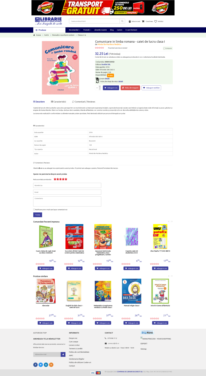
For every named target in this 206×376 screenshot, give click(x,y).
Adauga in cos (112, 88)
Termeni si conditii (75, 349)
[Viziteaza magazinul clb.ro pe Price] (157, 339)
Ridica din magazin (132, 88)
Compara (168, 48)
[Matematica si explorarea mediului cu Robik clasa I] (103, 291)
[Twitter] (41, 365)
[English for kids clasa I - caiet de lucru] (74, 291)
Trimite (37, 215)
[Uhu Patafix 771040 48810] (160, 236)
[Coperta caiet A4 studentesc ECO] (131, 236)
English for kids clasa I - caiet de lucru (74, 306)
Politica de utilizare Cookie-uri (80, 362)
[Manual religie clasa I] (131, 291)
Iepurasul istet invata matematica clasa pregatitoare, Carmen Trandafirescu (103, 253)
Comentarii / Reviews (84, 101)
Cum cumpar (73, 342)
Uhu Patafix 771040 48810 (160, 251)
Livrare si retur (74, 345)
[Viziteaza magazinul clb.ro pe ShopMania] (147, 333)
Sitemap (144, 349)
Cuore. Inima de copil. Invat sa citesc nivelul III (46, 252)
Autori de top (40, 333)
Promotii (86, 30)
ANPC (71, 355)
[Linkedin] (46, 365)
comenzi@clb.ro (113, 343)
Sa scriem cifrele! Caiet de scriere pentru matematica (74, 252)
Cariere (119, 30)
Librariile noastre (100, 30)
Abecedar (45, 306)
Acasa (38, 35)
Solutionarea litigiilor (76, 359)
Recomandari (74, 30)
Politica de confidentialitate (79, 352)
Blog (112, 30)
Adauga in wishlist (153, 88)
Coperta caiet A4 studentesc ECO (132, 252)
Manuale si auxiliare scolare (63, 35)
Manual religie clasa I (131, 306)
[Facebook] (35, 365)
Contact (72, 366)
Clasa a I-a (82, 35)
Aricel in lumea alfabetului (160, 306)
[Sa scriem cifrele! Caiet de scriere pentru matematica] (74, 236)
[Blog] (51, 365)
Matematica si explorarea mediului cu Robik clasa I (103, 306)
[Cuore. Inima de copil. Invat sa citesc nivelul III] (45, 236)
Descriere (40, 101)
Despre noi (73, 338)
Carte (46, 35)
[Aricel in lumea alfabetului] (160, 291)
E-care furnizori (131, 30)
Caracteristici (59, 101)
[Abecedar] (45, 291)
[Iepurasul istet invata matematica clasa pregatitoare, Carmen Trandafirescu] (103, 236)
